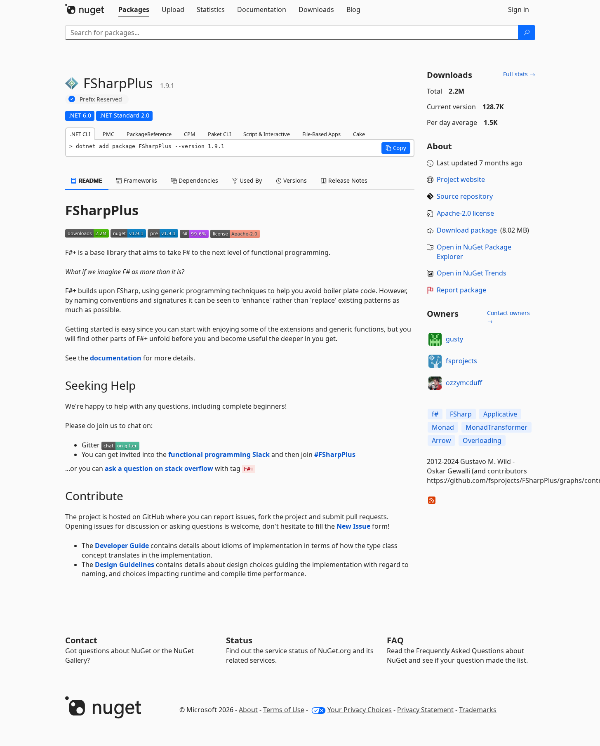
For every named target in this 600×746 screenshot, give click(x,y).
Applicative (500, 414)
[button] (395, 148)
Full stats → (519, 74)
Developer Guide (122, 545)
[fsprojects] (435, 361)
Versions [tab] (294, 180)
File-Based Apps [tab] (321, 134)
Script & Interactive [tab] (266, 134)
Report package (461, 289)
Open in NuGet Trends (471, 273)
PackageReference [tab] (149, 134)
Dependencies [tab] (197, 180)
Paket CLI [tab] (219, 134)
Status (239, 640)
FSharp (461, 414)
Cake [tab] (359, 134)
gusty (454, 339)
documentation (115, 357)
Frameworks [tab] (139, 180)
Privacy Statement (425, 709)
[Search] (526, 32)
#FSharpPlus (334, 454)
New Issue (353, 526)
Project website (461, 179)
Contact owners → (508, 317)
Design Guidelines (124, 564)
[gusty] (435, 339)
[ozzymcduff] (435, 383)
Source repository (465, 196)
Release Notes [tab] (347, 180)
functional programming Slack (219, 454)
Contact (81, 640)
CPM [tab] (189, 134)
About (248, 709)
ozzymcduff (464, 382)
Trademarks (477, 709)
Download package (467, 230)
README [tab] (89, 180)
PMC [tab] (108, 134)
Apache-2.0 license (465, 213)
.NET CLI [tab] (80, 134)
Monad (443, 427)
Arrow (441, 440)
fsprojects (461, 360)
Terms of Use (283, 709)
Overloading (482, 440)
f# (435, 414)
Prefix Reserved (101, 99)
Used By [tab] (250, 180)
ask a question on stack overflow (159, 468)
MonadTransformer (496, 427)
